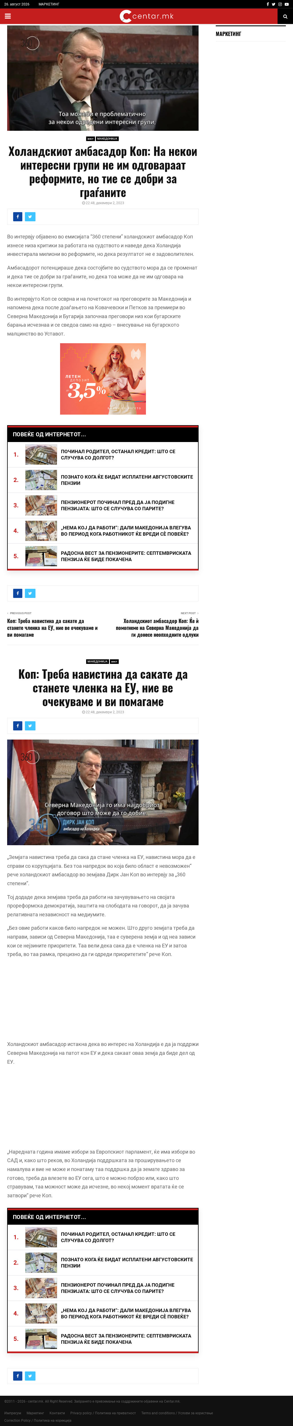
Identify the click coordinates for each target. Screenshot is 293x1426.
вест (91, 138)
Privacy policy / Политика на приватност (103, 1413)
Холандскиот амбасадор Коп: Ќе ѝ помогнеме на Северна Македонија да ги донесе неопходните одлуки (157, 627)
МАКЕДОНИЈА (107, 138)
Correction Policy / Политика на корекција (38, 1421)
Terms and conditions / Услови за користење (177, 1413)
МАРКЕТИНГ (49, 4)
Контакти (57, 1413)
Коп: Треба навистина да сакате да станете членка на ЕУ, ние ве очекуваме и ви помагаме (52, 627)
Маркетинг (35, 1413)
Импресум (12, 1413)
